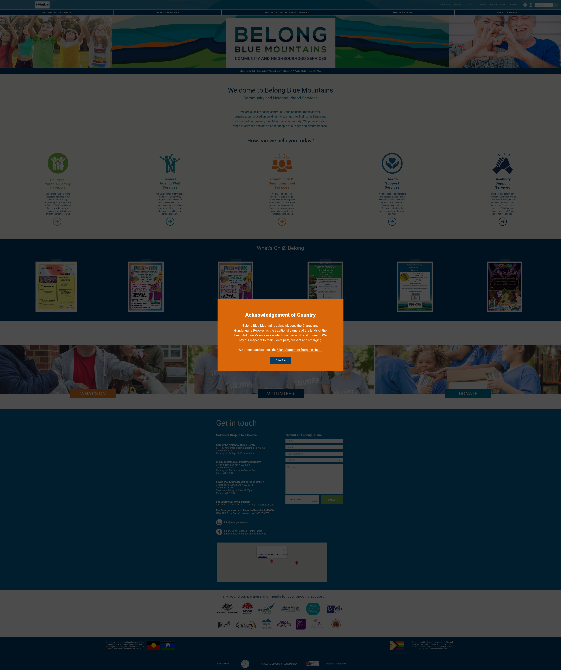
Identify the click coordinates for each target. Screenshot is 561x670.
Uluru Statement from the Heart (299, 350)
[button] (280, 360)
